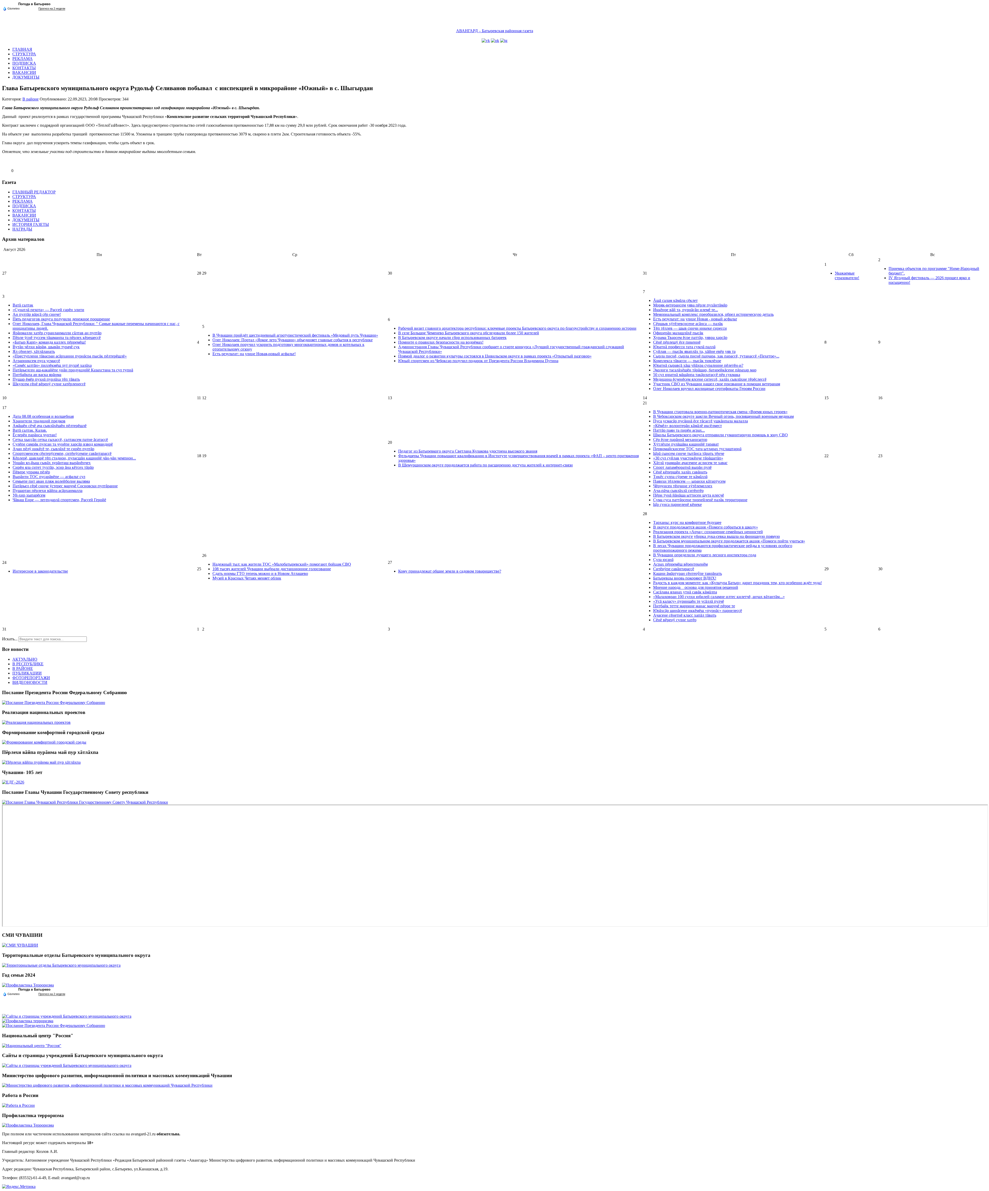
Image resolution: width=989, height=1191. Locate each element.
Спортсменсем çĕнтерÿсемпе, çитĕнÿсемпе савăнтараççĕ (62, 453)
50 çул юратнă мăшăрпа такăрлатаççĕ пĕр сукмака (696, 374)
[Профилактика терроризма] (27, 1021)
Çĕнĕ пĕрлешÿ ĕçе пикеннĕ (677, 342)
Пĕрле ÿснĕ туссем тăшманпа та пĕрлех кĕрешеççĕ (57, 337)
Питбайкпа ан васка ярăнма (37, 374)
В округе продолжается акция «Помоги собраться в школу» (705, 527)
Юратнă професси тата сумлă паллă (684, 347)
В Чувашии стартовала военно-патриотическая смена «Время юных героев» (720, 412)
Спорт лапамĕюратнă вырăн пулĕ (682, 467)
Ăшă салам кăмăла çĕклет (675, 300)
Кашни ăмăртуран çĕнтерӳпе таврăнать (687, 573)
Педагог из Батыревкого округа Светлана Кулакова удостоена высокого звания (467, 451)
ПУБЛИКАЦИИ (27, 673)
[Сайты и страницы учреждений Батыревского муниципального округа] (66, 1016)
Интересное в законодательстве (40, 571)
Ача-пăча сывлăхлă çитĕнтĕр (678, 490)
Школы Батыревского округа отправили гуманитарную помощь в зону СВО (720, 435)
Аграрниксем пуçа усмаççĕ (36, 361)
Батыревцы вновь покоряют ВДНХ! (684, 578)
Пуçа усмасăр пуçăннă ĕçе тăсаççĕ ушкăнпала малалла (700, 421)
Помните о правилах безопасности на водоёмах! (440, 342)
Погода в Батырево (34, 4)
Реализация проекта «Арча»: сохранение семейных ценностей (708, 532)
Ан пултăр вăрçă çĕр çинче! (37, 314)
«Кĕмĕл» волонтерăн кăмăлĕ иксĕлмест (687, 425)
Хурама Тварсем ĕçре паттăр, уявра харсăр (690, 337)
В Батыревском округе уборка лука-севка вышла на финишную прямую (716, 536)
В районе (30, 99)
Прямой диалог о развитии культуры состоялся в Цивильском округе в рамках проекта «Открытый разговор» (495, 356)
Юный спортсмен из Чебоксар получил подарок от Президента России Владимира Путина (478, 361)
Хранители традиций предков (39, 421)
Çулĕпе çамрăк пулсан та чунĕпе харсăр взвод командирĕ (63, 444)
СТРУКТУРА (24, 54)
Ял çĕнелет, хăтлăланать (34, 351)
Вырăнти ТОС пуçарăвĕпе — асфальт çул (49, 476)
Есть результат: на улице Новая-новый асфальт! (254, 354)
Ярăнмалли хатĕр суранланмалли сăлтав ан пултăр (57, 333)
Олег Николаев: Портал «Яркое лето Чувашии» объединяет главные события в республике (292, 340)
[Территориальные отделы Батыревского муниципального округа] (61, 965)
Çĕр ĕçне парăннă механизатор (680, 439)
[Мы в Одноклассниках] (495, 40)
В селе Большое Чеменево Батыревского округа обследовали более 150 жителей (468, 333)
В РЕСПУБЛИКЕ (28, 664)
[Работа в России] (18, 1105)
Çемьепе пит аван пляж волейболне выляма (51, 481)
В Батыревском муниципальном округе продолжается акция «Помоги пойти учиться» (729, 541)
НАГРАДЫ (22, 229)
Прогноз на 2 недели (51, 8)
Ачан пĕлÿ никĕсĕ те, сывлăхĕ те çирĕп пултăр (53, 449)
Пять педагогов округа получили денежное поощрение (61, 319)
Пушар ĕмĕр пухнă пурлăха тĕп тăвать (46, 379)
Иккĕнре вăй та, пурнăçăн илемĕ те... (685, 310)
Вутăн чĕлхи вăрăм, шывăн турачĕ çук (46, 347)
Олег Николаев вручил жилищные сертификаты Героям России (709, 388)
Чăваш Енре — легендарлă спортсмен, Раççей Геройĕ (59, 500)
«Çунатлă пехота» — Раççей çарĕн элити (48, 310)
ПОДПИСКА (24, 63)
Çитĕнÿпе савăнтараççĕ (673, 569)
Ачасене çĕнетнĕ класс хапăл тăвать (684, 615)
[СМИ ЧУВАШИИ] (20, 945)
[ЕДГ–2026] (13, 782)
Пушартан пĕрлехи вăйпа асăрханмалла (47, 490)
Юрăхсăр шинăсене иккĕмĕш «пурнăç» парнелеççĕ (697, 610)
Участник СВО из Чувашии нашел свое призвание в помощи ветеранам (716, 384)
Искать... (10, 639)
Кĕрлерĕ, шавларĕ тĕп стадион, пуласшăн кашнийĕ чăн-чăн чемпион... (74, 458)
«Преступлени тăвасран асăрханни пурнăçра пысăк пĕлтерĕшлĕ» (70, 356)
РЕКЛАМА (22, 58)
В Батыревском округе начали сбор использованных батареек (452, 337)
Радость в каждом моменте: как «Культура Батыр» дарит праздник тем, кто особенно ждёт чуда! (737, 583)
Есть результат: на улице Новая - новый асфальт (695, 319)
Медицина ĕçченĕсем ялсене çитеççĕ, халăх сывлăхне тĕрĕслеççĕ (709, 379)
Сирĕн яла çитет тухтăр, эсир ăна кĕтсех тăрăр (53, 467)
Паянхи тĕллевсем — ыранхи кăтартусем (689, 481)
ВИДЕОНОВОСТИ (29, 682)
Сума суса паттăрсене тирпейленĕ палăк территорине (700, 500)
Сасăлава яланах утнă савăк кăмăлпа (685, 592)
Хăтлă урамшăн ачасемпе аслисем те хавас (690, 463)
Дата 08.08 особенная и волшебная (43, 416)
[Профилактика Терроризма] (28, 985)
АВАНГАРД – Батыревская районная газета (494, 31)
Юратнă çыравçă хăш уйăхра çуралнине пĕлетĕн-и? (698, 365)
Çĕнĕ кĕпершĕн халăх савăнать (680, 472)
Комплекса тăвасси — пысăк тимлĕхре (687, 361)
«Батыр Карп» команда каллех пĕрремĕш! (49, 342)
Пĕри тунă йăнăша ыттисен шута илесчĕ (688, 495)
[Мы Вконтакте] (486, 40)
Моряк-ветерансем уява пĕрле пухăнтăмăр (690, 305)
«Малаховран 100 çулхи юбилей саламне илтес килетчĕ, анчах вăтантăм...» (719, 596)
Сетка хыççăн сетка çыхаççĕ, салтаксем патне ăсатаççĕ (60, 439)
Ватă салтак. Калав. (30, 430)
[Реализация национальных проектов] (36, 722)
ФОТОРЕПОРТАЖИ (31, 678)
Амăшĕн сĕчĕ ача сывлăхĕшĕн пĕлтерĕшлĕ (50, 425)
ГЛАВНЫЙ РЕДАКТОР (34, 192)
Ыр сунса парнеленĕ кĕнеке (677, 504)
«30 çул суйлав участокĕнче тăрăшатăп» (688, 458)
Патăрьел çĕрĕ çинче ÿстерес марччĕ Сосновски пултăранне (65, 486)
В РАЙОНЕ (22, 668)
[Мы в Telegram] (503, 40)
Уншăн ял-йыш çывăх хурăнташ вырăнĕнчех (52, 463)
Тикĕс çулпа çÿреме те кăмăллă (680, 476)
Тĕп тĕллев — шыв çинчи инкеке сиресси (690, 328)
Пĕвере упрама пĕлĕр (31, 472)
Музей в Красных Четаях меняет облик (246, 578)
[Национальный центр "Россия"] (31, 1045)
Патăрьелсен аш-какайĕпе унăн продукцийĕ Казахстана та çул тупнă (73, 370)
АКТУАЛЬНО (24, 659)
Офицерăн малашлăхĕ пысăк (678, 333)
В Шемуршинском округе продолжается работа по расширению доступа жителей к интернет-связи (485, 465)
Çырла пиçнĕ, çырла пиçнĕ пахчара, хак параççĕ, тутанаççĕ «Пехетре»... (716, 356)
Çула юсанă (663, 559)
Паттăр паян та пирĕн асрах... (679, 430)
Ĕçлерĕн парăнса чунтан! (35, 435)
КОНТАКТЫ (24, 68)
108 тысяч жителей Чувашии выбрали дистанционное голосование (271, 569)
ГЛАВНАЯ (22, 49)
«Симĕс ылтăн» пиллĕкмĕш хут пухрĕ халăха (52, 365)
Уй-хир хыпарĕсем (29, 495)
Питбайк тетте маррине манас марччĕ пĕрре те (694, 606)
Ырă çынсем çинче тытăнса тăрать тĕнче (688, 453)
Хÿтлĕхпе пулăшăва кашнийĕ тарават (686, 444)
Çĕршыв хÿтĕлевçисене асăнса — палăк (688, 323)
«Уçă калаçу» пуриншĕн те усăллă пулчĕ (688, 601)
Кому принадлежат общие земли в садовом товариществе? (449, 571)
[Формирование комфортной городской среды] (44, 742)
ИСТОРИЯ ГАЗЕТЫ (30, 224)
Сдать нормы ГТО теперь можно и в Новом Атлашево (260, 573)
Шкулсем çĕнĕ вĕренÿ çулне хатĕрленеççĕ (49, 384)
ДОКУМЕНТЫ (25, 77)
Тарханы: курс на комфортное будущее (687, 522)
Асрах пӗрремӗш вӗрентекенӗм (680, 564)
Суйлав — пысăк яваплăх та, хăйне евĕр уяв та (694, 351)
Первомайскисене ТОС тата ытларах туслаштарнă (697, 449)
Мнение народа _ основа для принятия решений (695, 587)
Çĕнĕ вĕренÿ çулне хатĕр (674, 620)
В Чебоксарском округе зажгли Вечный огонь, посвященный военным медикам (723, 416)
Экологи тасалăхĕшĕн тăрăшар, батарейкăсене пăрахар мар (704, 370)
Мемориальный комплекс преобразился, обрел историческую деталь (713, 314)
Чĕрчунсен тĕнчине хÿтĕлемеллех (682, 486)
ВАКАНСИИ (24, 72)
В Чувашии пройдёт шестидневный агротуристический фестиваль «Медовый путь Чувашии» (295, 335)
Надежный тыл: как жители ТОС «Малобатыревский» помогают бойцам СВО (281, 564)
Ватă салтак (23, 305)
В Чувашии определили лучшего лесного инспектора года (704, 555)
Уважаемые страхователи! (847, 275)
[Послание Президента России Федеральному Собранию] (53, 702)
